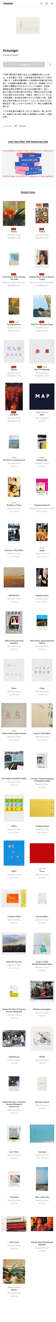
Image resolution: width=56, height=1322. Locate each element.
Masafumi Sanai (10, 55)
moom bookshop (8, 4)
